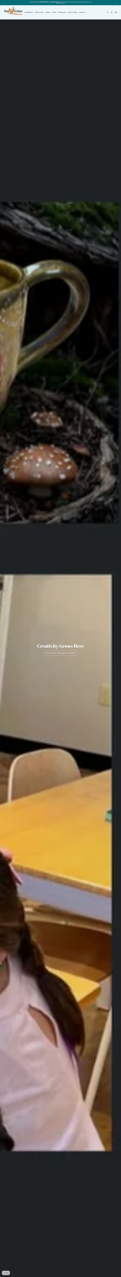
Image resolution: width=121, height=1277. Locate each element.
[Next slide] (115, 2)
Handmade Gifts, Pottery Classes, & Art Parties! (60, 653)
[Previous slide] (4, 2)
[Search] (108, 12)
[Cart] (116, 12)
